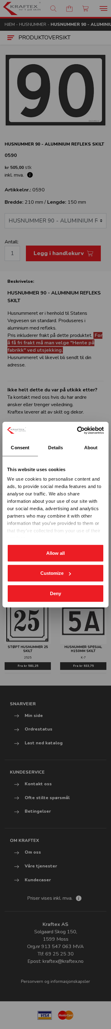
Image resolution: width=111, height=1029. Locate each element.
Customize (52, 573)
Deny (55, 593)
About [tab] (91, 447)
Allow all (55, 552)
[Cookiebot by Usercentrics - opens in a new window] (78, 430)
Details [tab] (55, 447)
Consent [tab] (20, 447)
